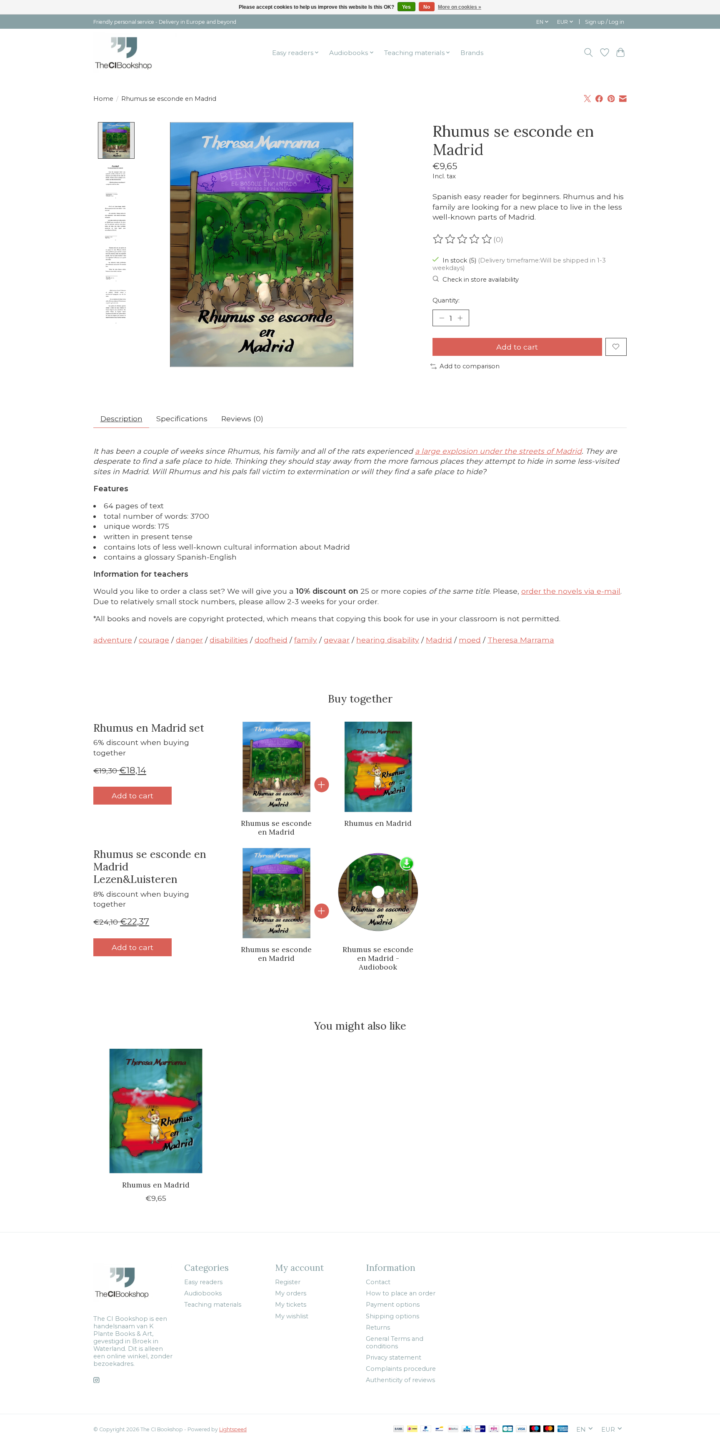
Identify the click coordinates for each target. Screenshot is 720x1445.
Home (103, 98)
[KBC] (467, 1429)
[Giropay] (480, 1429)
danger (189, 639)
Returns (378, 1327)
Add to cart (517, 346)
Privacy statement (393, 1357)
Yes (406, 7)
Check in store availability (480, 279)
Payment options (393, 1304)
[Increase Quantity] (460, 318)
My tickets (290, 1304)
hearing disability (387, 639)
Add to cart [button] (132, 795)
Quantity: (446, 300)
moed (470, 639)
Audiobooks (203, 1293)
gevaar (337, 639)
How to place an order (400, 1293)
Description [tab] (121, 418)
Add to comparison (470, 366)
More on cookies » (459, 7)
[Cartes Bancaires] (507, 1429)
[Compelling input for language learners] (135, 52)
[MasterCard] (548, 1429)
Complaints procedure (401, 1368)
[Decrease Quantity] (442, 318)
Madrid (439, 639)
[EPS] (494, 1429)
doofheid (271, 639)
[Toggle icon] (588, 52)
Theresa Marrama (521, 639)
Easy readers (203, 1282)
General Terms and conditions (394, 1342)
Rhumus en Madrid (378, 823)
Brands (471, 53)
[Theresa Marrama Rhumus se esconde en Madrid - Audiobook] (378, 893)
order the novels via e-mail (570, 591)
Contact (378, 1282)
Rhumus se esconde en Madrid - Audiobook (377, 958)
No (426, 7)
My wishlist (291, 1316)
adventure (112, 639)
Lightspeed (233, 1429)
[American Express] (563, 1429)
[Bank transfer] (398, 1429)
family (305, 639)
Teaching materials (212, 1304)
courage (154, 639)
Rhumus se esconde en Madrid (276, 827)
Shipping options (392, 1316)
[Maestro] (535, 1429)
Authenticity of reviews (400, 1380)
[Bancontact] (439, 1429)
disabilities (229, 639)
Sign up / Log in (604, 22)
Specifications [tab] (182, 418)
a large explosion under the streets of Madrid (498, 451)
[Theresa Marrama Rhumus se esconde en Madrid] (276, 767)
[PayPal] (425, 1429)
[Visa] (521, 1429)
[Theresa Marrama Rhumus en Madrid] (378, 767)
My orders (290, 1293)
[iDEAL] (412, 1429)
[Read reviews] (462, 239)
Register (287, 1282)
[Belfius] (453, 1429)
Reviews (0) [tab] (242, 418)
